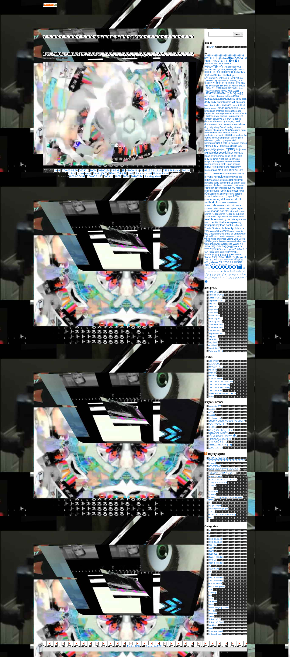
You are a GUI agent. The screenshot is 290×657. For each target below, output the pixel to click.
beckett (235, 105)
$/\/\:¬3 (207, 58)
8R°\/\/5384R (214, 466)
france (207, 137)
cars (237, 113)
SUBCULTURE (215, 378)
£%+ (237, 254)
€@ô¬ (207, 265)
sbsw (222, 193)
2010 (218, 88)
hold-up (226, 143)
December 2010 (216, 324)
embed (236, 130)
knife (236, 152)
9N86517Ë (209, 83)
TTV (206, 231)
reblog (207, 190)
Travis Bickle (211, 228)
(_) (225, 60)
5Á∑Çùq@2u (211, 78)
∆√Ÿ (230, 265)
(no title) (212, 409)
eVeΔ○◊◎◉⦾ (215, 476)
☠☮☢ (211, 396)
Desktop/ (212, 592)
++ (220, 63)
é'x (233, 257)
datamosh (210, 121)
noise (221, 176)
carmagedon (221, 113)
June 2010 (213, 339)
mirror (207, 166)
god (212, 140)
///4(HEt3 (209, 69)
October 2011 (215, 298)
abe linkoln (209, 96)
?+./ (232, 93)
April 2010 (213, 345)
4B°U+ (211, 47)
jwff (206, 152)
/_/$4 (234, 69)
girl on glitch (237, 137)
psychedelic (221, 188)
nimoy (241, 173)
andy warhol (217, 102)
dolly (211, 127)
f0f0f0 (228, 135)
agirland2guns (225, 98)
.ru (55, 170)
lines (233, 155)
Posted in (209, 188)
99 (232, 83)
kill (227, 152)
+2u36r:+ (226, 63)
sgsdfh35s (233, 196)
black (243, 105)
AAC (210, 589)
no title (238, 176)
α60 (206, 262)
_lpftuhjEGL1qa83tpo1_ (220, 439)
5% (210, 572)
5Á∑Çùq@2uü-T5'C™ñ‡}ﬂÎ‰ (222, 436)
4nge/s (233, 75)
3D (123, 170)
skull (238, 199)
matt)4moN (226, 164)
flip (245, 135)
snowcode (210, 205)
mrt (206, 173)
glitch (207, 140)
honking (235, 143)
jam (240, 146)
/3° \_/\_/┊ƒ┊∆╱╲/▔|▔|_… (220, 430)
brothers (220, 111)
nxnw (207, 179)
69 (229, 83)
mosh (233, 166)
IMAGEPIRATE (215, 367)
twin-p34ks (215, 231)
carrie (231, 113)
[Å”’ (230, 252)
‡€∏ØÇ (238, 262)
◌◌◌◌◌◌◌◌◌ (213, 271)
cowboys (217, 118)
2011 (224, 88)
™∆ (213, 265)
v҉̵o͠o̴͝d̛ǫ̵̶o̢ (208, 241)
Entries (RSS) (133, 646)
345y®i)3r (214, 85)
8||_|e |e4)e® (214, 505)
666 (222, 85)
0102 (211, 517)
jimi (212, 149)
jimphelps (219, 149)
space (220, 208)
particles (208, 182)
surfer (207, 216)
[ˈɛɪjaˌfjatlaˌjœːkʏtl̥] (218, 252)
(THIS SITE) (217, 60)
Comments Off (235, 116)
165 (243, 83)
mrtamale (215, 173)
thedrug (222, 219)
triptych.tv (233, 228)
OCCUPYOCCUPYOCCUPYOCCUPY (226, 421)
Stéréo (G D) (100, 173)
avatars (226, 105)
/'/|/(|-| (240, 66)
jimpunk (212, 373)
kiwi (231, 152)
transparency (234, 222)
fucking (220, 137)
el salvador (218, 130)
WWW (236, 244)
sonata (220, 205)
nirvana (208, 176)
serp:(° (223, 196)
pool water (239, 185)
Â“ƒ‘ (214, 257)
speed (234, 208)
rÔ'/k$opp (209, 193)
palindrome (236, 179)
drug (216, 127)
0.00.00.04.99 (70, 170)
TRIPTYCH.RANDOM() (219, 384)
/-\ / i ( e (212, 485)
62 (141, 170)
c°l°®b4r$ (228, 118)
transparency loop (214, 225)
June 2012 (213, 292)
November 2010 (216, 327)
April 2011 (213, 312)
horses (243, 143)
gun (225, 140)
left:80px (212, 601)
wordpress (226, 244)
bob (236, 108)
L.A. (241, 152)
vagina (229, 236)
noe (216, 176)
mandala (235, 161)
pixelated (217, 185)
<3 (245, 58)
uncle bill (229, 233)
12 (217, 83)
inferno (207, 146)
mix (214, 166)
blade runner (225, 108)
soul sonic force (233, 205)
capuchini (209, 113)
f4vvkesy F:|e (214, 418)
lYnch (221, 159)
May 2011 (213, 309)
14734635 (209, 93)
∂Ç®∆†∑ (223, 265)
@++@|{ (238, 93)
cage (238, 111)
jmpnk (229, 149)
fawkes (239, 135)
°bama (207, 257)
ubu (206, 233)
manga (207, 164)
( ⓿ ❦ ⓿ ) (233, 60)
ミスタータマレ (232, 274)
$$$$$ (209, 55)
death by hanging (225, 121)
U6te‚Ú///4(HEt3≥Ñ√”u (218, 433)
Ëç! (218, 257)
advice (228, 96)
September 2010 (216, 333)
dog (206, 127)
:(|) (227, 93)
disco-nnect (233, 124)
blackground (210, 108)
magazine (209, 161)
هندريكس (213, 262)
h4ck (234, 140)
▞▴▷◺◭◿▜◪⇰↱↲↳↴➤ (231, 58)
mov (238, 166)
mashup (216, 164)
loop (239, 155)
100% (93, 170)
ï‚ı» (241, 257)
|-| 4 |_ (211, 511)
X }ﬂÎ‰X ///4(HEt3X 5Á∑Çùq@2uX (223, 245)
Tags (219, 216)
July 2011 (213, 303)
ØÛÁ (228, 257)
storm (242, 211)
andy (207, 101)
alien (244, 98)
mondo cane (223, 166)
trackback (213, 625)
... (209, 520)
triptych (222, 228)
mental (236, 164)
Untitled (212, 463)
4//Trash (223, 75)
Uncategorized (143, 173)
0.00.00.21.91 (95, 176)
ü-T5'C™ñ (211, 259)
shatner (208, 199)
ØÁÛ (222, 257)
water (223, 241)
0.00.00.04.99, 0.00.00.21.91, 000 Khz (72, 54)
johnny (242, 149)
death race (216, 124)
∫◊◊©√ (207, 267)
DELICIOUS (214, 364)
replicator (232, 190)
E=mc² (223, 127)
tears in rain (239, 216)
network (233, 173)
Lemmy (220, 156)
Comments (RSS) (153, 646)
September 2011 (216, 301)
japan (207, 149)
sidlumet (226, 199)
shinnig (216, 199)
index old (212, 370)
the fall (230, 219)
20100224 (104, 170)
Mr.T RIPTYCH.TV (233, 170)
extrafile (220, 135)
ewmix (234, 132)
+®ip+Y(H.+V (213, 66)
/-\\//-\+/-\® (213, 491)
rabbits (239, 188)
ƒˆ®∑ (220, 259)
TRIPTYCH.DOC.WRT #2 (220, 381)
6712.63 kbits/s (153, 170)
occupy (215, 180)
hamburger (210, 143)
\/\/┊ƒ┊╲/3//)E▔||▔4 (217, 424)
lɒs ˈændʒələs (232, 159)
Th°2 (217, 222)
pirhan (237, 182)
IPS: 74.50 (217, 146)
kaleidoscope (216, 152)
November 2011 (216, 295)
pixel (243, 182)
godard (218, 140)
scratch (208, 196)
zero (231, 249)
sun (242, 214)
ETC (215, 132)
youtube (217, 249)
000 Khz (84, 170)
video (207, 238)
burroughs (230, 111)
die (224, 124)
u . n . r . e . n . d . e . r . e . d (222, 479)
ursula (222, 236)
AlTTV (211, 412)
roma (241, 190)
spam (88, 173)
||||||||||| (224, 254)
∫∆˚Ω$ (239, 265)
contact (208, 118)
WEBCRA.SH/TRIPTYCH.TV (222, 393)
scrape (238, 193)
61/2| (221, 83)
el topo (229, 130)
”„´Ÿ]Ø (226, 262)
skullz (215, 202)
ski (232, 199)
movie (80, 173)
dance (238, 118)
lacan (207, 156)
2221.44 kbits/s (216, 557)
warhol (216, 241)
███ (239, 267)
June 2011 (213, 306)
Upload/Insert (161, 173)
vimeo (223, 238)
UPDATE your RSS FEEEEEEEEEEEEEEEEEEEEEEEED (226, 459)
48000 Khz (132, 170)
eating (230, 127)
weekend (231, 241)
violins (230, 238)
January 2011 (215, 321)
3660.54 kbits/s (216, 563)
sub (237, 214)
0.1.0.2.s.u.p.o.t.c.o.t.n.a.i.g (222, 514)
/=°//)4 (217, 69)
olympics (224, 180)
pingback (212, 613)
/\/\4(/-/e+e (226, 69)
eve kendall (224, 132)
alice (238, 98)
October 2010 (215, 330)
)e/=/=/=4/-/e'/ (211, 63)
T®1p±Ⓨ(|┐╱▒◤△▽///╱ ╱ (222, 473)
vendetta (237, 236)
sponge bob (217, 211)
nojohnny (230, 176)
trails (223, 222)
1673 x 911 (210, 88)
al (234, 98)
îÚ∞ (237, 257)
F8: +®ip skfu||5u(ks (218, 508)
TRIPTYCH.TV (215, 390)
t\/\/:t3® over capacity (232, 231)
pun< (230, 188)
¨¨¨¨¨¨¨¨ (211, 488)
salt (217, 193)
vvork (242, 238)
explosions (209, 135)
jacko (234, 145)
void (236, 238)
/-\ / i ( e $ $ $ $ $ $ (217, 482)
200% (126, 176)
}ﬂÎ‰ (231, 254)
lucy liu (208, 158)
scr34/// (230, 193)
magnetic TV (214, 406)
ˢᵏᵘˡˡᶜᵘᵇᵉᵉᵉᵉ (228, 259)
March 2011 (214, 315)
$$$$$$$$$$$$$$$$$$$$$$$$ (228, 55)
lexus (227, 156)
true (242, 228)
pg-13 (230, 182)
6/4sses (223, 78)
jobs (236, 149)
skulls (207, 202)
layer (213, 156)
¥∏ (241, 254)
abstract (220, 96)
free (214, 137)
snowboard (232, 202)
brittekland (209, 111)
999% (242, 85)
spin (240, 208)
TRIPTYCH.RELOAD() (219, 387)
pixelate (208, 185)
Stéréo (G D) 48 (117, 173)
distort (242, 124)
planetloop (228, 185)
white (218, 244)
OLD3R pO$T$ (216, 454)
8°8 (240, 80)
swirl (213, 216)
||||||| (218, 254)
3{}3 (210, 503)
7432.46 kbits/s (171, 170)
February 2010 (215, 351)
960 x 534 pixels (216, 586)
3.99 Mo (115, 170)
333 (206, 85)
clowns (223, 116)
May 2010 (213, 342)
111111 (235, 90)
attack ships (215, 105)
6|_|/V (231, 78)
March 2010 (214, 348)
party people (220, 182)
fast (233, 135)
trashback (237, 225)
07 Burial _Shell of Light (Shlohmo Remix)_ (223, 79)
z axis (225, 249)
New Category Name (218, 607)
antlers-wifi (229, 102)
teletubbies (211, 219)
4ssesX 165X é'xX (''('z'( (220, 445)
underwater (240, 233)
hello (219, 142)
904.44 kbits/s (231, 85)
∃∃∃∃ (215, 58)
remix (223, 190)
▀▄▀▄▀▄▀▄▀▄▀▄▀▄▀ (223, 267)
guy (229, 140)
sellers (216, 196)
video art (215, 238)
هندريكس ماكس (215, 447)
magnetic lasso (223, 161)
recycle (215, 190)
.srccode (232, 66)
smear (223, 202)
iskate (226, 146)
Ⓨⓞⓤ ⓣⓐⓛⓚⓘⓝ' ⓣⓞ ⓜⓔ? (224, 469)
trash (131, 173)
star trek (234, 211)
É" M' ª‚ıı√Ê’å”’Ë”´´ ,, (217, 442)
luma (215, 159)
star (227, 211)
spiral (207, 211)
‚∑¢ (220, 262)
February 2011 (215, 318)
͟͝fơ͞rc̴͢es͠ (237, 259)
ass (206, 105)
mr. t (220, 169)
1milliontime (239, 72)
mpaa (214, 170)
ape (238, 102)
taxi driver (227, 216)
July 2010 (213, 336)
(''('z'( (207, 60)
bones (242, 108)
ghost (227, 137)
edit (210, 595)
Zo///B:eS (239, 249)
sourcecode (210, 208)
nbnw (225, 173)
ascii (242, 102)
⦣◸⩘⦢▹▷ (236, 271)
